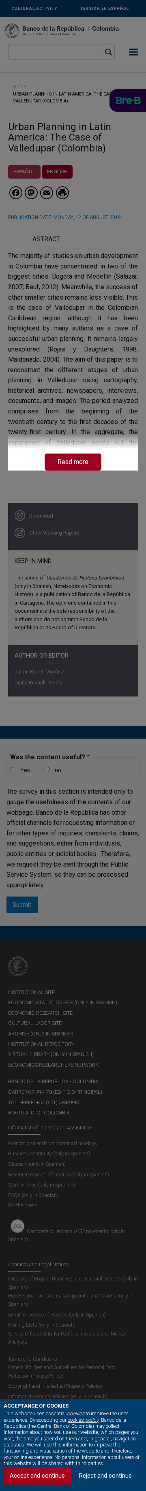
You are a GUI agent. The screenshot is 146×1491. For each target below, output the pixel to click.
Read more (73, 462)
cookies (83, 1420)
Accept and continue (37, 1475)
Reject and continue (105, 1475)
